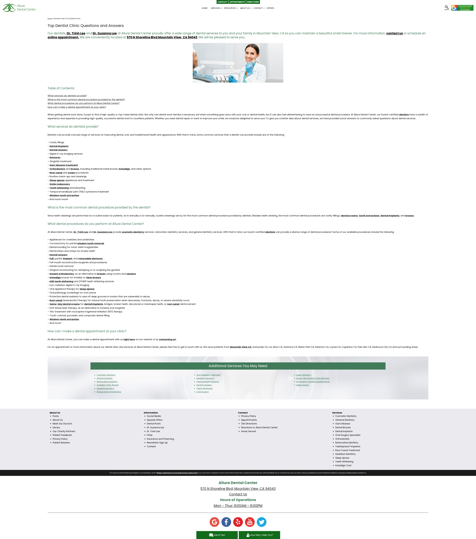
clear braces (93, 277)
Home (50, 18)
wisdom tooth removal (90, 243)
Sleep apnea (57, 180)
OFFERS (270, 8)
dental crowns (349, 215)
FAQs (149, 435)
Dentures (55, 157)
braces (75, 168)
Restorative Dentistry (346, 442)
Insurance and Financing (160, 438)
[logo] (19, 7)
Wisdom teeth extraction (64, 319)
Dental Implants (344, 431)
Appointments (249, 419)
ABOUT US (245, 8)
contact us (394, 33)
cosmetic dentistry (133, 232)
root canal (173, 304)
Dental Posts (154, 423)
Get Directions (249, 423)
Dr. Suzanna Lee (155, 427)
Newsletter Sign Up (157, 442)
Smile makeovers (60, 184)
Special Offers (155, 419)
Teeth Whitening (344, 461)
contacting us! (167, 339)
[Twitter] (261, 521)
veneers (131, 273)
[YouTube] (249, 521)
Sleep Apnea (342, 457)
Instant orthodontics (62, 273)
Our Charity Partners (64, 431)
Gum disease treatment (64, 165)
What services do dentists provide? (67, 95)
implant (67, 258)
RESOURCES (230, 8)
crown (71, 172)
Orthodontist (342, 438)
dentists (404, 114)
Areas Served (248, 431)
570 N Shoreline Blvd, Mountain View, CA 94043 (238, 488)
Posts (56, 416)
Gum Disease (342, 423)
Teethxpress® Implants (347, 446)
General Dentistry (345, 419)
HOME (205, 8)
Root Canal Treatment (347, 450)
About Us (58, 419)
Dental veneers (58, 149)
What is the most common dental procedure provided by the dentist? (86, 99)
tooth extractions (369, 215)
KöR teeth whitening (61, 281)
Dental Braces (343, 427)
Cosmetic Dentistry (346, 416)
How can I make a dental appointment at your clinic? (77, 107)
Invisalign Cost (343, 465)
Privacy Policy (60, 438)
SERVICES (215, 8)
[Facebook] (226, 521)
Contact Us (238, 494)
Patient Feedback (62, 435)
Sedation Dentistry (345, 454)
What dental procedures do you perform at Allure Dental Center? (84, 103)
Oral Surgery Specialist (347, 435)
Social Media (154, 416)
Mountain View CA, (241, 347)
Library (56, 427)
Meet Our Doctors (62, 423)
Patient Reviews (61, 442)
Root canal (56, 172)
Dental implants (59, 146)
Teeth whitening (59, 187)
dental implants (390, 215)
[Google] (214, 521)
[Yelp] (238, 521)
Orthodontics (57, 168)
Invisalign (124, 168)
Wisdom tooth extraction (64, 195)
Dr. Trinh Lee (76, 33)
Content (151, 446)
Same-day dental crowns (65, 304)
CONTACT (258, 8)
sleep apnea (87, 288)
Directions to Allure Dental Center (259, 427)
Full (52, 258)
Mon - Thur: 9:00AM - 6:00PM (238, 505)
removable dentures (90, 258)
